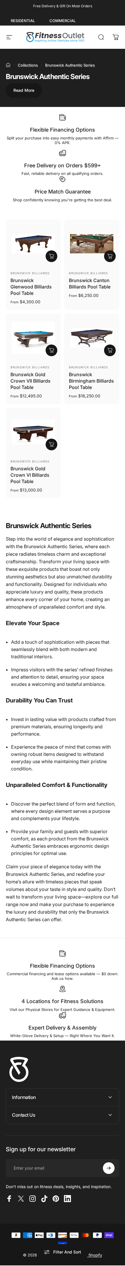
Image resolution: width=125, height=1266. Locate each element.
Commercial (62, 20)
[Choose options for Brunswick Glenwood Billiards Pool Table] (51, 256)
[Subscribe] (109, 1168)
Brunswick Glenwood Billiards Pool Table (31, 286)
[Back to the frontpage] (8, 65)
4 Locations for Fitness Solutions (62, 1001)
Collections (28, 65)
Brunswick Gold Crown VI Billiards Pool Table (29, 475)
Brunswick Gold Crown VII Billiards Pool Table (30, 381)
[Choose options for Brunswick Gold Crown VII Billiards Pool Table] (51, 350)
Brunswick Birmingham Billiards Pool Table (91, 381)
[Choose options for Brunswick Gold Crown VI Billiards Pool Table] (51, 444)
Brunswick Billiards (29, 273)
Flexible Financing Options (62, 130)
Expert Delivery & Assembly (62, 1028)
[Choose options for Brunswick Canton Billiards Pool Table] (110, 256)
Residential (23, 20)
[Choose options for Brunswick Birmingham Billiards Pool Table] (110, 350)
